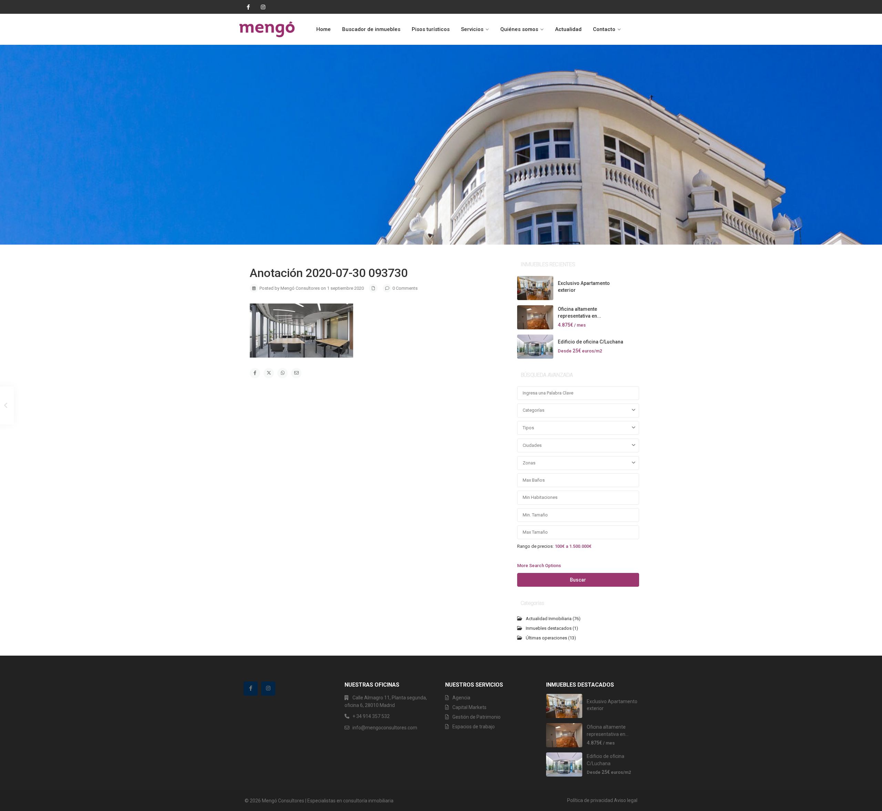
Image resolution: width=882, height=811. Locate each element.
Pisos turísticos (431, 29)
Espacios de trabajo (473, 726)
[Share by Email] (296, 373)
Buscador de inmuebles (371, 29)
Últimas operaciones (546, 637)
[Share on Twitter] (269, 373)
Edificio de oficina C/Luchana (590, 342)
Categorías (533, 410)
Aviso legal (625, 800)
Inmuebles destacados (549, 628)
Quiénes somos (519, 29)
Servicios (472, 29)
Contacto (604, 29)
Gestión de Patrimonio (476, 717)
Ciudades (532, 445)
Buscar (578, 580)
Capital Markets (469, 707)
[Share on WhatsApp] (282, 373)
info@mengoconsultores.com (384, 727)
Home (323, 29)
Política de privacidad (590, 800)
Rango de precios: (535, 546)
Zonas (529, 462)
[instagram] (261, 7)
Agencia (461, 697)
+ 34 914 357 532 (371, 716)
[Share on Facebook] (255, 373)
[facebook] (246, 7)
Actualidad (568, 29)
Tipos (528, 427)
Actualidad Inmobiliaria (549, 618)
